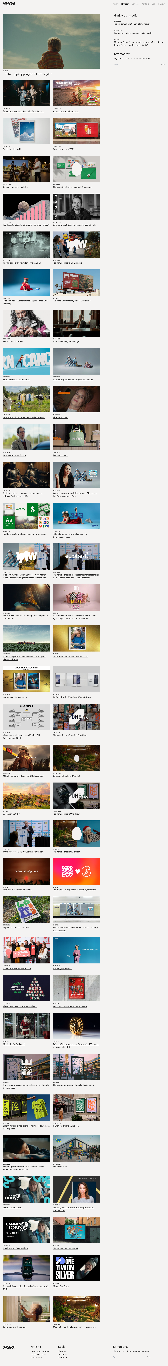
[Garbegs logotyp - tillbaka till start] (8, 4)
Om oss (135, 4)
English (161, 4)
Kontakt (145, 4)
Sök (153, 4)
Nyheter (125, 4)
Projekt (115, 4)
